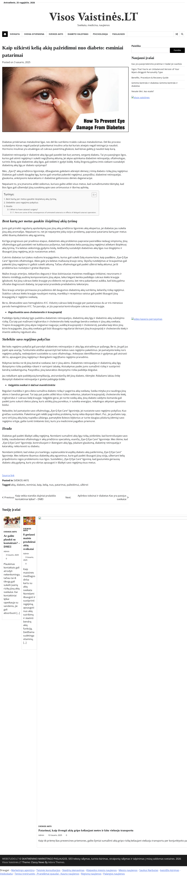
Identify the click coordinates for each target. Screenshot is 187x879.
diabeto (21, 484)
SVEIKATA (15, 34)
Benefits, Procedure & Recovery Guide (149, 77)
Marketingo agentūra (22, 870)
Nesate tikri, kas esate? (142, 91)
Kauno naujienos (70, 873)
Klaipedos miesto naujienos (101, 870)
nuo (51, 484)
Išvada (9, 206)
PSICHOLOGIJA (100, 34)
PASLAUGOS (118, 34)
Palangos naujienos (114, 873)
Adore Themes (56, 862)
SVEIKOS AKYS (56, 34)
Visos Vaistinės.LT (93, 16)
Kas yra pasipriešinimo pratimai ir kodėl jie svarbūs (156, 64)
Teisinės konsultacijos (48, 870)
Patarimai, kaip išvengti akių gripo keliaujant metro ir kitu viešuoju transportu (85, 830)
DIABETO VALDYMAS (78, 34)
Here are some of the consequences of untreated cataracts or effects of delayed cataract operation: (55, 212)
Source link (8, 475)
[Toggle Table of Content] (92, 194)
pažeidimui (73, 484)
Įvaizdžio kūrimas (169, 870)
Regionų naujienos (91, 873)
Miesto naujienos (128, 870)
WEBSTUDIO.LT (10, 858)
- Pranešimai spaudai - (48, 873)
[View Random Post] (176, 34)
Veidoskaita (6, 873)
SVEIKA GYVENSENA (34, 34)
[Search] (182, 34)
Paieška (136, 46)
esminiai (31, 484)
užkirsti (84, 484)
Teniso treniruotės (25, 873)
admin (6, 551)
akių (13, 484)
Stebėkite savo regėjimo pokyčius (22, 202)
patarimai (60, 484)
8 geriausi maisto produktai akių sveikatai (29, 541)
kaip (39, 484)
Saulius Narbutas (148, 870)
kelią (45, 484)
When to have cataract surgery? (24, 209)
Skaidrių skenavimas (73, 870)
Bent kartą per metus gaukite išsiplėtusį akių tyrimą (31, 199)
